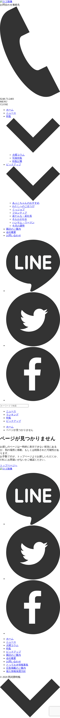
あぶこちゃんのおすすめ (25, 203)
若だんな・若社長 (22, 216)
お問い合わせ (13, 235)
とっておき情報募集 (17, 664)
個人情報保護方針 (16, 671)
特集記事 (17, 161)
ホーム (10, 109)
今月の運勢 (18, 225)
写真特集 (17, 158)
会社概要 (11, 232)
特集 (8, 116)
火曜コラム (18, 154)
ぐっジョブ (18, 209)
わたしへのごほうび (23, 206)
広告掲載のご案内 (16, 668)
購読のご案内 (13, 229)
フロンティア (19, 212)
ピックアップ (13, 164)
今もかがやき (19, 219)
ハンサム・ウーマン (23, 222)
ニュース (11, 113)
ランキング (12, 414)
